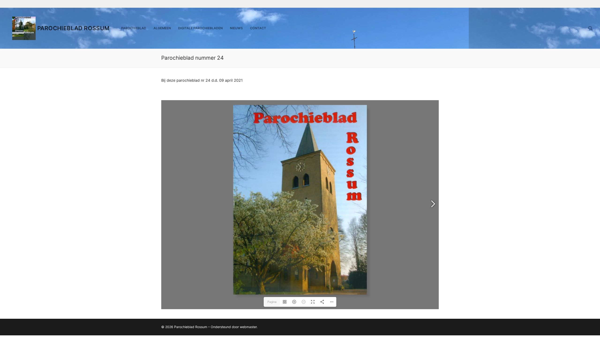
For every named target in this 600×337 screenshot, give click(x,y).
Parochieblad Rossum (73, 28)
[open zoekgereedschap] (590, 28)
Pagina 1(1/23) (272, 303)
